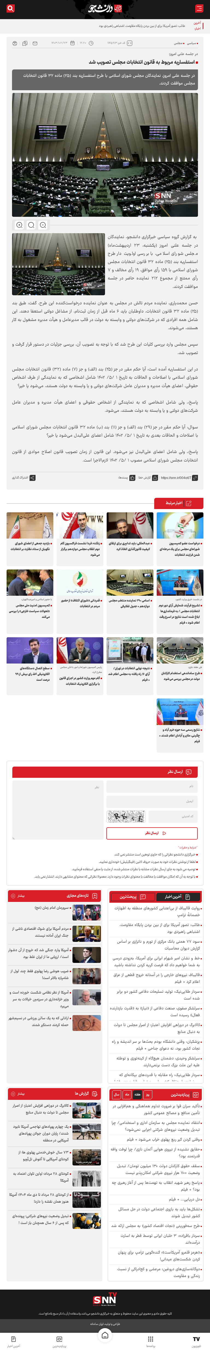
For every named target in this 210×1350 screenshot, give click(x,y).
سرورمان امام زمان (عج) (52, 908)
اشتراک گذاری (20, 478)
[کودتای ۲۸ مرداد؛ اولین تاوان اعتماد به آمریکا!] (86, 1179)
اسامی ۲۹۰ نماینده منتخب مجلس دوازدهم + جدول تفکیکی (129, 603)
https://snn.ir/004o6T (176, 478)
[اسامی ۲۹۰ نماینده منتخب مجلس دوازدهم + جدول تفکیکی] (130, 582)
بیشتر (18, 896)
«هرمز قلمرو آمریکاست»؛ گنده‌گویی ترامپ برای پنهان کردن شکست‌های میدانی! (159, 1256)
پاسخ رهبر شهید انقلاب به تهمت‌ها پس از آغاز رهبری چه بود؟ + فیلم (156, 1186)
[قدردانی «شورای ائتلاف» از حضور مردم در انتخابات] (80, 582)
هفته (138, 1095)
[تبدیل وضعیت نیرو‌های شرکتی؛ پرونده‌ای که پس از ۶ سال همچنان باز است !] (86, 1221)
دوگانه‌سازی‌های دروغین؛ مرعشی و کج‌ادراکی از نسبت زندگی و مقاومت (158, 1273)
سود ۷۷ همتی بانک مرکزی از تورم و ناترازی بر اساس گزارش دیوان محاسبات (158, 945)
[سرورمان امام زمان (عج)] (86, 913)
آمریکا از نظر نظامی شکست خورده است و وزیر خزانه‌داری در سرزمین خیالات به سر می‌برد (39, 999)
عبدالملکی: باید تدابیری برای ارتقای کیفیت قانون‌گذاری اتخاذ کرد (129, 546)
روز (147, 1095)
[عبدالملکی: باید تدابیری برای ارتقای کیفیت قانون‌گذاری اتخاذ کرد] (130, 525)
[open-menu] (199, 8)
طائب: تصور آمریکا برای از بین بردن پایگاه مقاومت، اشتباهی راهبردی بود (142, 26)
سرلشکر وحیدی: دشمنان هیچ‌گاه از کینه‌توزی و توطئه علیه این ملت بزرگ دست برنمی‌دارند (158, 1062)
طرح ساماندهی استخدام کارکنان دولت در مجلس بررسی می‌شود (180, 676)
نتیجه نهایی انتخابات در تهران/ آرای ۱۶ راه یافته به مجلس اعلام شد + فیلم (129, 674)
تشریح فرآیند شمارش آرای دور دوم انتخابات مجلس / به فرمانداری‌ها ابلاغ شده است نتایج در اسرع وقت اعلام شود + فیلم (179, 614)
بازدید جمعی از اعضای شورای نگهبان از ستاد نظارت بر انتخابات (30, 546)
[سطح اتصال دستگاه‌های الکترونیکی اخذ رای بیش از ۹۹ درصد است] (30, 650)
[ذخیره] (25, 43)
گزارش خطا (144, 477)
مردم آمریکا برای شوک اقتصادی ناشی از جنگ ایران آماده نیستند (40, 932)
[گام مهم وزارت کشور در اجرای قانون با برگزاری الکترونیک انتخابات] (80, 650)
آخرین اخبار (173, 897)
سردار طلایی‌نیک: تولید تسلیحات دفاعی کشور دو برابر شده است (158, 995)
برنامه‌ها (150, 1346)
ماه (127, 1095)
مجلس (178, 43)
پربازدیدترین (59, 1346)
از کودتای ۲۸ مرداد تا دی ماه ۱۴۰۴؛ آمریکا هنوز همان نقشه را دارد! (39, 1198)
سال (116, 1095)
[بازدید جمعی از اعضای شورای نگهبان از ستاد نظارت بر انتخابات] (30, 525)
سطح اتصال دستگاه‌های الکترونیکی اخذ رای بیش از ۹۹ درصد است (32, 674)
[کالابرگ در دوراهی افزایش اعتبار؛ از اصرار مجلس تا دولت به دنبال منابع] (86, 1111)
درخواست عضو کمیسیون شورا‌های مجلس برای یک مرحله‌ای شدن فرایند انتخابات (180, 549)
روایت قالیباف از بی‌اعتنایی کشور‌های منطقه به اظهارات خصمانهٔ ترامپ (157, 912)
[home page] (105, 1335)
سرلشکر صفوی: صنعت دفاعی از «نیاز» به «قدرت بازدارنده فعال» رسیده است (155, 1012)
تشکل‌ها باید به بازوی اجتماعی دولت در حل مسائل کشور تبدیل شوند (159, 1213)
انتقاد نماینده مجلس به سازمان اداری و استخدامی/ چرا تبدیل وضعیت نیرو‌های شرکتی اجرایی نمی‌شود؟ (156, 1126)
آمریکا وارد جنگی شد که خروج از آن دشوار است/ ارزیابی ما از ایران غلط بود (38, 953)
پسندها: (123, 478)
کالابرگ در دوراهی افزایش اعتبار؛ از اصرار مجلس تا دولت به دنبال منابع (157, 1029)
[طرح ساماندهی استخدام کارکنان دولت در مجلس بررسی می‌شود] (180, 650)
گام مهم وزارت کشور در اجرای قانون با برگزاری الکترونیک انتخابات (79, 681)
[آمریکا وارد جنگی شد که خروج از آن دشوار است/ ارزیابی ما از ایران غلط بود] (86, 955)
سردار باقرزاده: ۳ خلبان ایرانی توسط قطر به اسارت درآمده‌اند (160, 1239)
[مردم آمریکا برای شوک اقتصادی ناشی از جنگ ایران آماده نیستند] (86, 934)
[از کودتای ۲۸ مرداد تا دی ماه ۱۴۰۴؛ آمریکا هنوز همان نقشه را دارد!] (86, 1200)
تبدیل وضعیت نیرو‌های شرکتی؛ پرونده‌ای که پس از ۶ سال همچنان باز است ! (40, 1219)
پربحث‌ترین (128, 897)
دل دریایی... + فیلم (184, 1199)
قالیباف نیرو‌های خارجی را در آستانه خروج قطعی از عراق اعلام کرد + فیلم (156, 979)
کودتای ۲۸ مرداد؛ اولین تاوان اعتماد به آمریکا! (41, 1177)
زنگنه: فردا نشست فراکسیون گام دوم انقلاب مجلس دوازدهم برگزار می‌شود (80, 549)
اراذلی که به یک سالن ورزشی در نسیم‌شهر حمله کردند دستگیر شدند (39, 1021)
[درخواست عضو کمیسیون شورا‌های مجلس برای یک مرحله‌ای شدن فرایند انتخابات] (180, 525)
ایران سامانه (96, 1324)
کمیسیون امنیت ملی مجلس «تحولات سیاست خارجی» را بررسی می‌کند (29, 611)
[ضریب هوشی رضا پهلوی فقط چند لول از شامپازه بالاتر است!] (86, 976)
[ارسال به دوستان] (35, 43)
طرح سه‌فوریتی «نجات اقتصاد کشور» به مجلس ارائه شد (155, 1226)
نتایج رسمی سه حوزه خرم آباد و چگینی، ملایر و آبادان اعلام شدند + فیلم (179, 735)
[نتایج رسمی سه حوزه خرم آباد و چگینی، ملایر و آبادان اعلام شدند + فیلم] (180, 712)
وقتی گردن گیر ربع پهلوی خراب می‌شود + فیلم (163, 1139)
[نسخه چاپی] (15, 43)
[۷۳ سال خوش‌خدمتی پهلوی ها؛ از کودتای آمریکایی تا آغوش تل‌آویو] (86, 1157)
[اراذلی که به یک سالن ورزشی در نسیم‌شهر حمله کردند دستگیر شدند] (86, 1023)
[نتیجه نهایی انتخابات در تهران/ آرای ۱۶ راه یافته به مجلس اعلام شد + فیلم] (130, 650)
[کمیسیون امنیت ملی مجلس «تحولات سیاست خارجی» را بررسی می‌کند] (30, 582)
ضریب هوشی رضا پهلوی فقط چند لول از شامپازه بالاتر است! (40, 974)
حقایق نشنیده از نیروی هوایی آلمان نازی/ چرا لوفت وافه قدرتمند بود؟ (155, 1153)
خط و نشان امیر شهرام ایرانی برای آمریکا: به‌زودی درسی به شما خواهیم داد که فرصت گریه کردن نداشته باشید (156, 962)
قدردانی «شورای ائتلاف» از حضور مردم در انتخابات (80, 603)
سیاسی (191, 43)
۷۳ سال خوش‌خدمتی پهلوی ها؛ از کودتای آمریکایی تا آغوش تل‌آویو (44, 1156)
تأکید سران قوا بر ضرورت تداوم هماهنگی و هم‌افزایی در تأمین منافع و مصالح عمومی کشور (156, 1110)
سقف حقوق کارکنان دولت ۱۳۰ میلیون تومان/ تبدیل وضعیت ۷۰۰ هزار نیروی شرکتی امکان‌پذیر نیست (158, 1170)
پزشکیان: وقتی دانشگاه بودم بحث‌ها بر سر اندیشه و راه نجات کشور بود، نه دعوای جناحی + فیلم (156, 1045)
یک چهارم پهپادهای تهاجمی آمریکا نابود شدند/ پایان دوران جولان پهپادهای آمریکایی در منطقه (41, 1134)
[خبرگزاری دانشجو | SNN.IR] (105, 8)
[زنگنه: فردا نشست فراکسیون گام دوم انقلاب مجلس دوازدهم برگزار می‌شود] (80, 525)
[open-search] (11, 8)
